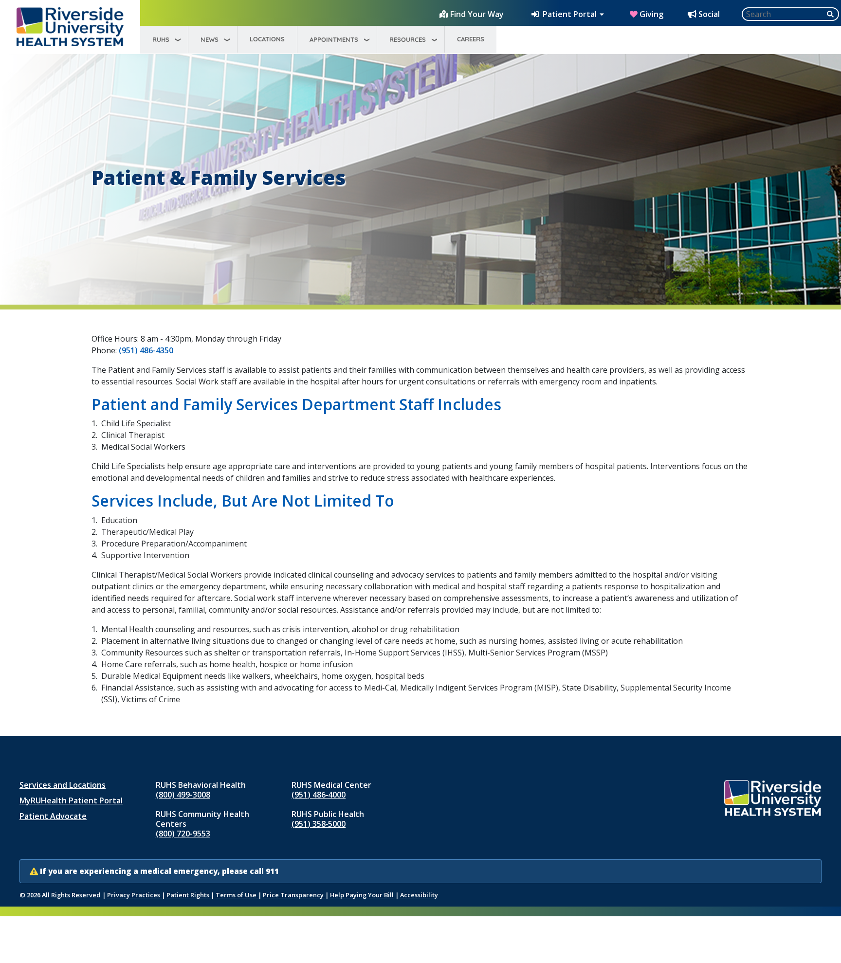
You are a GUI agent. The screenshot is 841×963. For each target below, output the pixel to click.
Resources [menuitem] (407, 39)
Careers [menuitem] (470, 39)
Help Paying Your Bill (362, 894)
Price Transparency (294, 894)
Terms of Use (237, 894)
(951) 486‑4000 (319, 794)
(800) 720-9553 (183, 833)
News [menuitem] (210, 39)
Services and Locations (62, 785)
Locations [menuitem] (267, 39)
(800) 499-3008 (183, 794)
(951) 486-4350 (146, 350)
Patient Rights (188, 894)
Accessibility (419, 894)
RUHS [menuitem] (160, 39)
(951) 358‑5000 (319, 823)
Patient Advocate (53, 816)
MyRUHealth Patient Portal (71, 800)
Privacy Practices (134, 894)
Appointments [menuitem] (334, 39)
